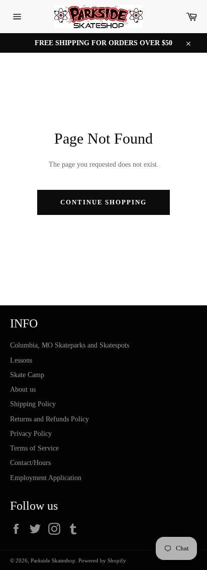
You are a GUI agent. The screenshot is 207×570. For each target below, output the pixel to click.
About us (23, 389)
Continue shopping (103, 202)
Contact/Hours (30, 463)
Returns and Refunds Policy (49, 419)
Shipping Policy (33, 404)
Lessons (21, 360)
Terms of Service (34, 448)
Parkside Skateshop (53, 560)
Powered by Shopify (102, 560)
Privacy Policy (31, 433)
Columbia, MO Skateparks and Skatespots (69, 345)
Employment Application (45, 478)
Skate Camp (27, 375)
